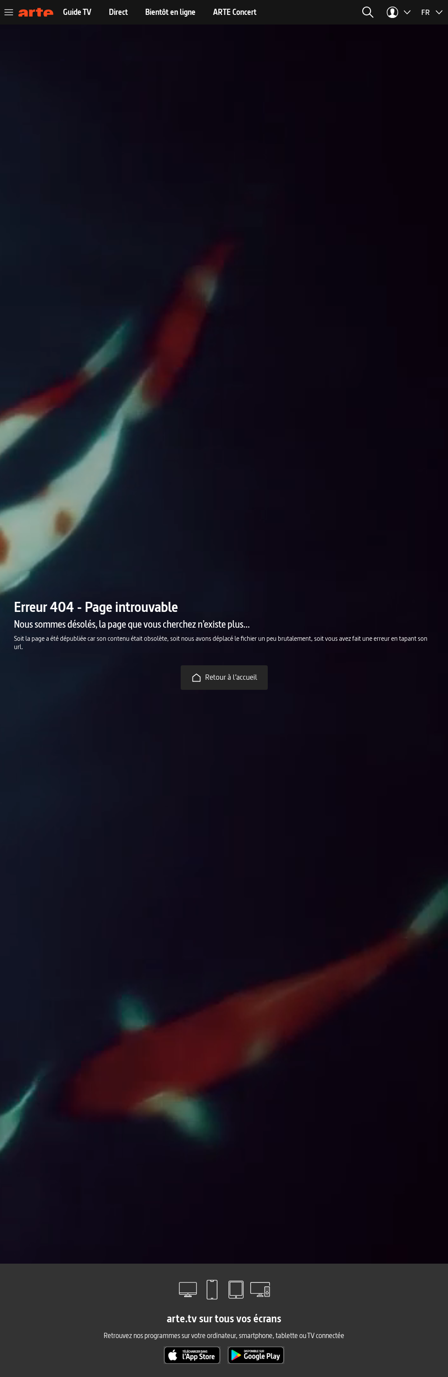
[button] (368, 12)
